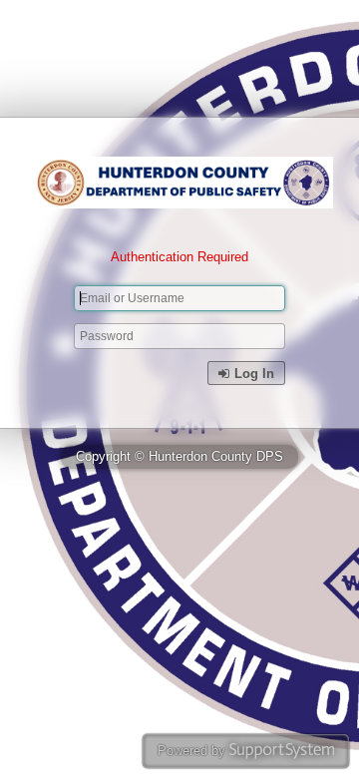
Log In (252, 373)
